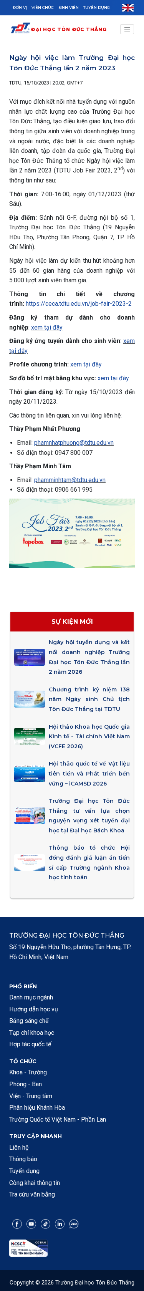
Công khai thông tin (34, 1183)
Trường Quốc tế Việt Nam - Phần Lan (57, 1119)
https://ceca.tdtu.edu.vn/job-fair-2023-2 (79, 303)
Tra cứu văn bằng (32, 1194)
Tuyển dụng (96, 7)
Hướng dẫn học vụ (33, 1009)
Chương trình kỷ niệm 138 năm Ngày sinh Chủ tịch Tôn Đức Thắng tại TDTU (89, 699)
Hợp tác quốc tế (30, 1044)
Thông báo (23, 1159)
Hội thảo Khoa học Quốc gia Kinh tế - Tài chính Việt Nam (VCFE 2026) (89, 736)
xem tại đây (47, 327)
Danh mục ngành (31, 997)
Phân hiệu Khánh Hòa (37, 1107)
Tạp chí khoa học (31, 1032)
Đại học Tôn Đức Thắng (69, 29)
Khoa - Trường (28, 1072)
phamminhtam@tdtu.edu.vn (70, 480)
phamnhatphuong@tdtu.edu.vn (74, 442)
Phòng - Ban (25, 1084)
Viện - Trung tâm (30, 1096)
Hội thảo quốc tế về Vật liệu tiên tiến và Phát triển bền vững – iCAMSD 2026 (89, 773)
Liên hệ (18, 1147)
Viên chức (42, 7)
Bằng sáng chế (28, 1020)
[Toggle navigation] (127, 29)
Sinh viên (68, 7)
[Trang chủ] (20, 29)
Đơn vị (20, 7)
